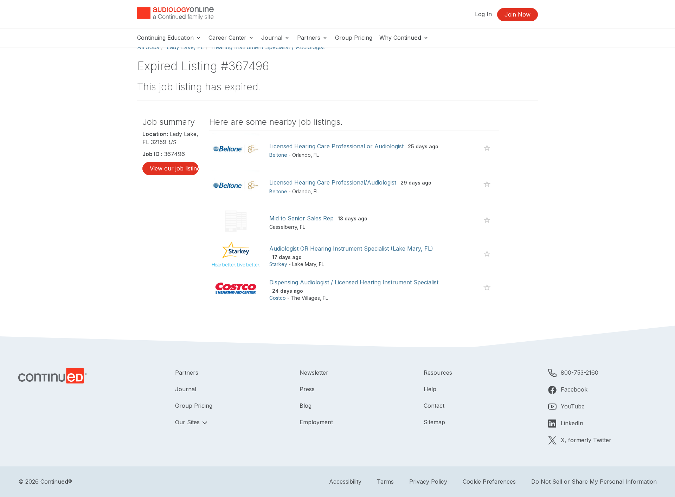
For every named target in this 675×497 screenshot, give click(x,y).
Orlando (301, 155)
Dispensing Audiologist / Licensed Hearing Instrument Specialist (353, 282)
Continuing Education (166, 37)
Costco (277, 298)
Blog (305, 405)
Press (307, 389)
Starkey (278, 264)
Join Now (517, 14)
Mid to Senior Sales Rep (301, 218)
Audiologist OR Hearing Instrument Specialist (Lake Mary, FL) (351, 248)
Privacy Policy (428, 481)
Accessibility (345, 481)
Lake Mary (304, 264)
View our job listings (174, 168)
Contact (434, 405)
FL (316, 155)
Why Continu (400, 37)
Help (430, 389)
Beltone (278, 155)
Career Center (228, 37)
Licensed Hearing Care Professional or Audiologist (336, 146)
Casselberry (283, 227)
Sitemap (434, 422)
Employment (316, 422)
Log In (483, 14)
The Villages (305, 298)
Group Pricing (353, 37)
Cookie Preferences (489, 481)
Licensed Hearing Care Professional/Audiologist (332, 182)
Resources (438, 372)
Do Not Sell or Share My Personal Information (594, 481)
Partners (309, 37)
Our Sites (188, 422)
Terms (385, 481)
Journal (272, 37)
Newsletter (314, 372)
